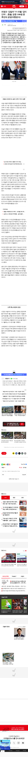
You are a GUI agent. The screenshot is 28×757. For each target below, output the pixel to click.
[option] (14, 2)
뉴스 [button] (5, 497)
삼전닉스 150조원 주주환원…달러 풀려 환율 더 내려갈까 (14, 214)
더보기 (24, 550)
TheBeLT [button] (14, 576)
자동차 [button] (22, 576)
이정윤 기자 (10, 24)
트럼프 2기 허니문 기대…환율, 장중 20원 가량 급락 (13, 383)
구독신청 (17, 750)
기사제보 (10, 750)
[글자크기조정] (23, 25)
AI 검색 (21, 6)
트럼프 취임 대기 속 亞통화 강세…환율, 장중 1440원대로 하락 (13, 384)
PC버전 (24, 750)
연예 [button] (22, 497)
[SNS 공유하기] (25, 25)
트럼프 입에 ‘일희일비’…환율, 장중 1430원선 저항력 (13, 381)
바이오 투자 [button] (6, 576)
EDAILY (2, 6)
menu (26, 6)
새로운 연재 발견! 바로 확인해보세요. (13, 164)
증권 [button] (14, 497)
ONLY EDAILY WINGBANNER (14, 6)
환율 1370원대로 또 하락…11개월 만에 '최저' (14, 211)
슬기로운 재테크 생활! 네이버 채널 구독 (13, 161)
